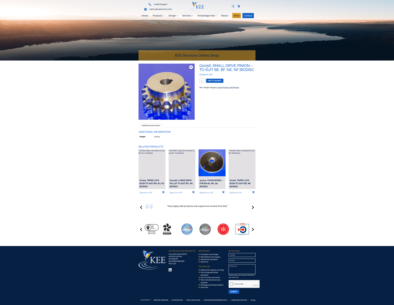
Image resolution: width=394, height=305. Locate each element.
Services (187, 15)
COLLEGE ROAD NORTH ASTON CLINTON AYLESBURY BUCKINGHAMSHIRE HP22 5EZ (178, 258)
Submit (233, 292)
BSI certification (177, 300)
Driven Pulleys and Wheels (228, 87)
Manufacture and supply (210, 257)
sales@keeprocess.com (160, 9)
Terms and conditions (160, 300)
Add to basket (215, 81)
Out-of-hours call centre (210, 277)
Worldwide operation (209, 259)
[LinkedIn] (170, 271)
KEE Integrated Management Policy (215, 300)
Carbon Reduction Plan (239, 300)
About (224, 15)
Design (173, 15)
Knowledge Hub (206, 15)
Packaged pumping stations (212, 285)
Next (253, 207)
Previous (141, 207)
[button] (233, 6)
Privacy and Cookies (193, 300)
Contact (248, 15)
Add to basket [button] (163, 192)
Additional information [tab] (151, 125)
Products (158, 15)
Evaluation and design (209, 254)
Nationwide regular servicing (212, 270)
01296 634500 (160, 4)
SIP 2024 (253, 300)
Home (145, 15)
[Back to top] (389, 300)
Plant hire (204, 262)
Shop (236, 15)
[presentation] (244, 284)
